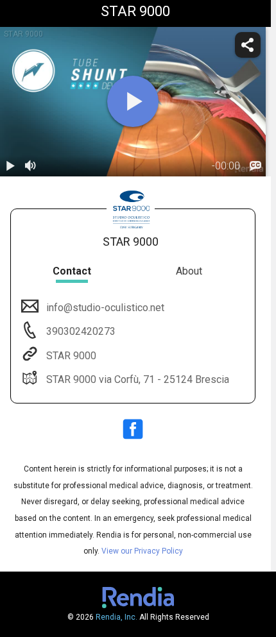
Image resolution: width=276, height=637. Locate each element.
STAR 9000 (71, 356)
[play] (133, 101)
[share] (248, 45)
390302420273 (80, 331)
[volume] (31, 166)
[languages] (255, 166)
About (189, 271)
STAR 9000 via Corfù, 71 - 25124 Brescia (137, 379)
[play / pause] (10, 166)
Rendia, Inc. (116, 617)
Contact (72, 271)
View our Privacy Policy (142, 551)
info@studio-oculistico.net (105, 308)
